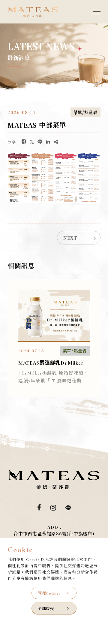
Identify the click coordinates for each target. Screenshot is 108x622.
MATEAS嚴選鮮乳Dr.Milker (50, 363)
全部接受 (46, 608)
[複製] (56, 142)
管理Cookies (49, 593)
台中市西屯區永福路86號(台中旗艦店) (54, 533)
